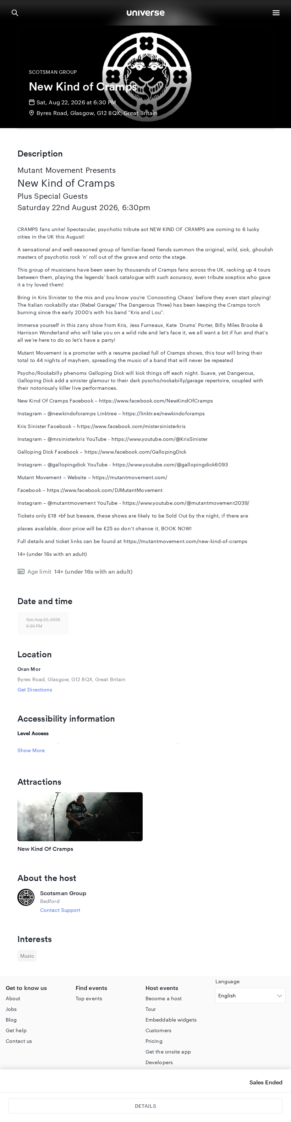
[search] (14, 12)
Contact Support (60, 910)
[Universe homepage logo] (146, 14)
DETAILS (145, 1106)
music (27, 956)
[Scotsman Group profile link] (25, 901)
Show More (31, 750)
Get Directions (34, 689)
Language (227, 981)
